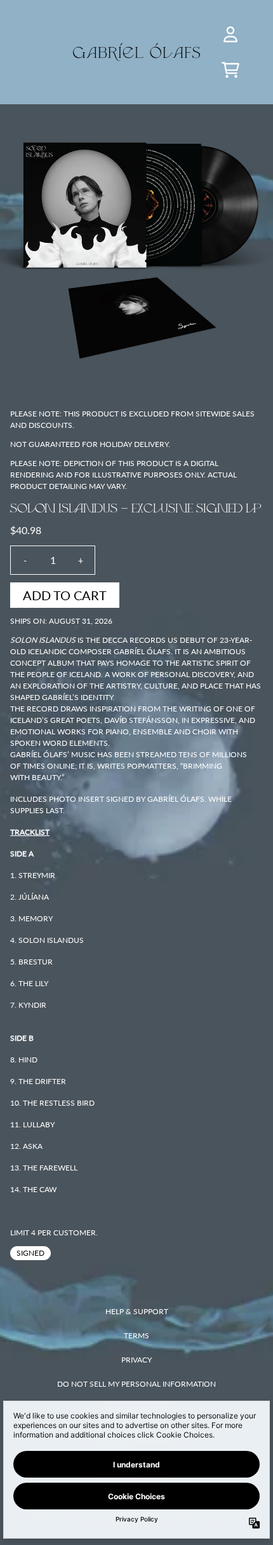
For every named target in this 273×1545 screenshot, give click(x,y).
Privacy (136, 1359)
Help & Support (136, 1311)
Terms (136, 1335)
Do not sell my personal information (136, 1384)
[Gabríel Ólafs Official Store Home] (136, 52)
